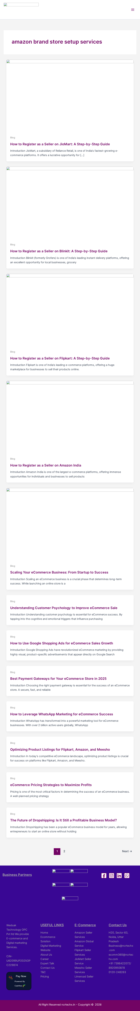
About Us (46, 954)
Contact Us (47, 967)
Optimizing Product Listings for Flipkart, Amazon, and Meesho (60, 749)
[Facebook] (104, 875)
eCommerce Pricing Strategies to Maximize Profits (51, 785)
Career (44, 959)
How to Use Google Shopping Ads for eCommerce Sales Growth (61, 643)
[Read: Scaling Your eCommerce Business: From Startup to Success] (70, 523)
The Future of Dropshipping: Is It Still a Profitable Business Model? (63, 820)
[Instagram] (111, 875)
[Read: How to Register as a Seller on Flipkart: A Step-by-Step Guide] (70, 309)
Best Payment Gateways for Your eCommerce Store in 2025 (58, 678)
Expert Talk (47, 963)
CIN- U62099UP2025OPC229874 (18, 961)
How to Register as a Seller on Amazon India (45, 465)
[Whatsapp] (127, 875)
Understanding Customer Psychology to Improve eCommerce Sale (63, 608)
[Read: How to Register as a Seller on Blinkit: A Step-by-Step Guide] (70, 202)
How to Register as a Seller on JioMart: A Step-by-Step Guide (60, 144)
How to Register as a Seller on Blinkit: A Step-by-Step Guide (59, 251)
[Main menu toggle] (132, 9)
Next (127, 851)
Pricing (44, 976)
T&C (43, 972)
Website (45, 950)
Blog (12, 137)
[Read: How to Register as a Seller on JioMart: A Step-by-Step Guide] (70, 95)
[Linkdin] (119, 875)
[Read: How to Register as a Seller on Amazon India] (70, 416)
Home (44, 932)
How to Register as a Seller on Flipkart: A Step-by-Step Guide (60, 358)
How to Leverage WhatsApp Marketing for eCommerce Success (61, 714)
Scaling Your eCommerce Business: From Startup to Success (59, 572)
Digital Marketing (50, 945)
